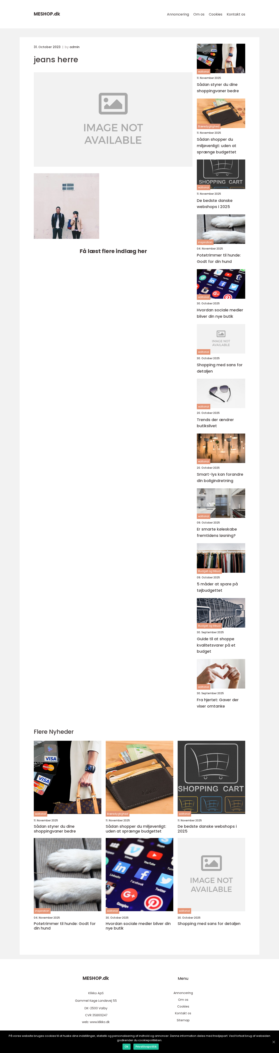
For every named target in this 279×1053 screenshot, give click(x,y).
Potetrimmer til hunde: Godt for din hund (219, 258)
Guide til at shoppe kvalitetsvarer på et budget (216, 645)
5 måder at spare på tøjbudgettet (217, 587)
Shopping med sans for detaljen (220, 368)
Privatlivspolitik (146, 1046)
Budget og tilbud (209, 571)
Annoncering (178, 14)
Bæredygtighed (208, 126)
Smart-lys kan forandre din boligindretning (220, 477)
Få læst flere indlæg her (113, 251)
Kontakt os (236, 14)
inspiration (205, 242)
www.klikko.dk (100, 1022)
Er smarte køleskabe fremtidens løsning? (217, 532)
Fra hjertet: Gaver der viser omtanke (218, 703)
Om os (198, 14)
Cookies (215, 14)
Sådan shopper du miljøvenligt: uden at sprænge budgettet (216, 146)
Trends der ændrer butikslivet (215, 423)
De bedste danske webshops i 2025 (215, 204)
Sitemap (183, 1020)
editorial (203, 71)
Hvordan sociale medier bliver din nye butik (220, 313)
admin (75, 47)
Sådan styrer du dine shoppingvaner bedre (218, 88)
